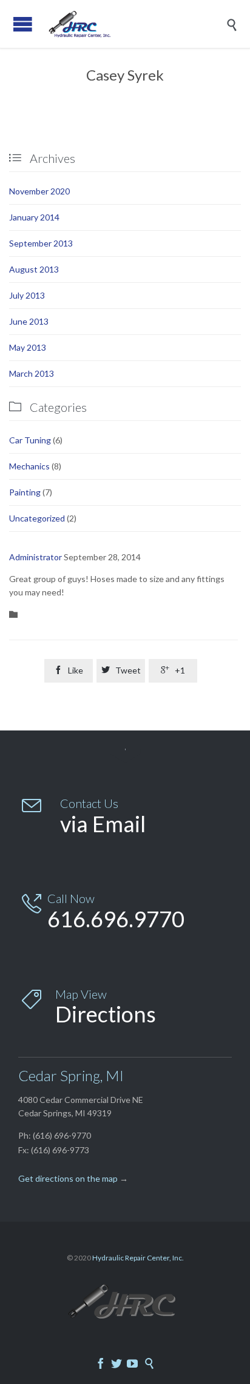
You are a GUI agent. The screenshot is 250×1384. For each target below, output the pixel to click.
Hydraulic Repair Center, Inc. (138, 1257)
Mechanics (29, 466)
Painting (25, 492)
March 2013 (31, 373)
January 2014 (34, 217)
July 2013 (27, 295)
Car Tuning (30, 440)
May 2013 (27, 347)
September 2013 (41, 243)
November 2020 (39, 191)
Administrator (35, 557)
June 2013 (29, 321)
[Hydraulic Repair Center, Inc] (134, 24)
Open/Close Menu (23, 24)
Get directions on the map (68, 1178)
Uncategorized (37, 518)
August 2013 (34, 269)
